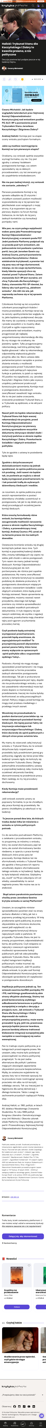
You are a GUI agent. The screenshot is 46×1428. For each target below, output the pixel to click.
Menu (40, 1425)
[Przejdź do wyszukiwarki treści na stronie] (33, 5)
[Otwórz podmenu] (42, 1394)
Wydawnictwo (14, 1425)
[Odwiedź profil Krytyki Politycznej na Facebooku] (14, 1406)
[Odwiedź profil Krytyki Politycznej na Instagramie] (19, 1406)
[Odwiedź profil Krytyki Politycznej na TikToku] (24, 1406)
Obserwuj (31, 1425)
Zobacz (17, 1307)
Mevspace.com (25, 1415)
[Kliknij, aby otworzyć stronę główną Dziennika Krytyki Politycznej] (23, 1424)
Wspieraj (5, 1425)
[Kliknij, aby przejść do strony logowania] (42, 5)
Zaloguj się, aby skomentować (23, 1236)
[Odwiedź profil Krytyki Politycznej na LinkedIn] (33, 1406)
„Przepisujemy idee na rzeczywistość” (19, 1395)
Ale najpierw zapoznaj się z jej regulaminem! (21, 1226)
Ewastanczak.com (8, 1417)
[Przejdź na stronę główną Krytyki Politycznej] (14, 1387)
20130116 (15, 1197)
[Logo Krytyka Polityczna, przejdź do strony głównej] (14, 5)
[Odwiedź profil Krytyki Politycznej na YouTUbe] (28, 1406)
